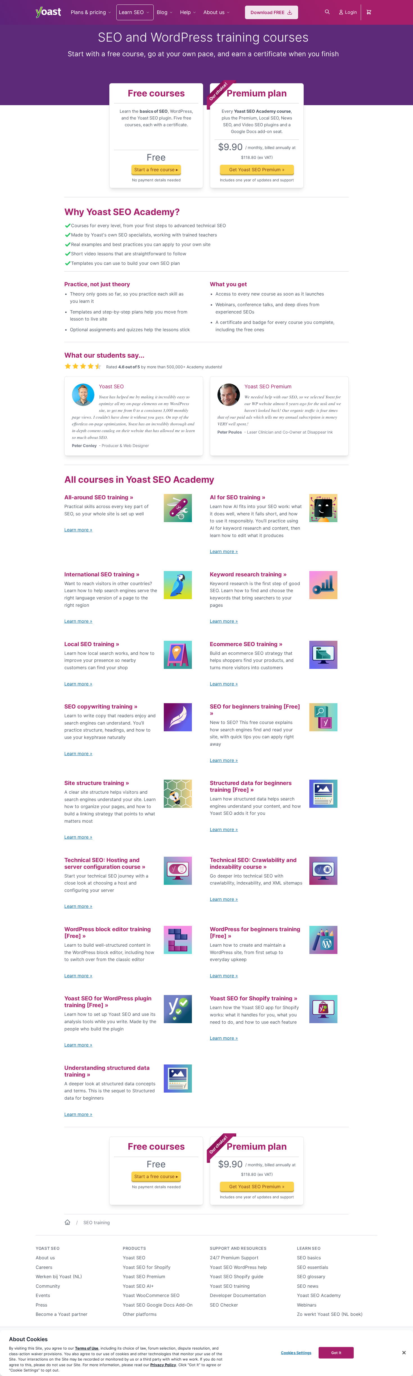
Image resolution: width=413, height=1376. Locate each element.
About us (213, 12)
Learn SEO (131, 12)
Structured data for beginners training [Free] (251, 786)
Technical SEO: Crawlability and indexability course (253, 863)
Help (185, 12)
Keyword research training (248, 574)
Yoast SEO (48, 1248)
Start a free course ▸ (156, 169)
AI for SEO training (238, 497)
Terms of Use (86, 1348)
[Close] (404, 1352)
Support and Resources (238, 1248)
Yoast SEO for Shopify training (254, 998)
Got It (336, 1352)
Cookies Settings (296, 1352)
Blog (162, 12)
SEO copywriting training (101, 706)
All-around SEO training (98, 497)
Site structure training (96, 783)
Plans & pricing (88, 12)
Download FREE (268, 12)
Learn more (78, 530)
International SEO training (102, 574)
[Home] (67, 1223)
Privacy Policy (163, 1365)
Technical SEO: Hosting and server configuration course (105, 863)
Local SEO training (91, 644)
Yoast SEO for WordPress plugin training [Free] (107, 1002)
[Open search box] (327, 12)
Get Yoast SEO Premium (257, 169)
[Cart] (369, 12)
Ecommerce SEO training (246, 644)
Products (134, 1248)
